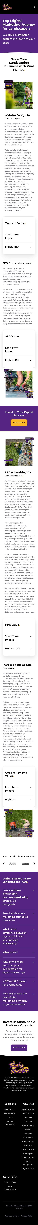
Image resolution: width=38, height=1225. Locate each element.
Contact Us (10, 1182)
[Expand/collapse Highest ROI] (31, 247)
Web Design (10, 1113)
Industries (28, 1103)
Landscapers (28, 1149)
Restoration (28, 1141)
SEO (10, 1117)
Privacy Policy (27, 1216)
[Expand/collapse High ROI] (31, 800)
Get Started (19, 422)
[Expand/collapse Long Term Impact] (31, 348)
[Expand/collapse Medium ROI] (31, 649)
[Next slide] (34, 863)
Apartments (28, 1109)
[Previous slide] (4, 863)
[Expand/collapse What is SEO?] (33, 953)
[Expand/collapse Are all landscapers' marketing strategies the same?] (33, 914)
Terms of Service (12, 1216)
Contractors (28, 1113)
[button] (30, 7)
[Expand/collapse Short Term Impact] (31, 235)
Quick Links (10, 1177)
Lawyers (28, 1133)
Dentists (28, 1117)
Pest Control (28, 1157)
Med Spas (28, 1153)
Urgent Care (28, 1168)
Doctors (28, 1121)
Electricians (28, 1125)
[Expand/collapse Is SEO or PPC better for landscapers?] (33, 982)
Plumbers (28, 1137)
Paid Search (10, 1109)
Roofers (28, 1145)
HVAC (28, 1129)
